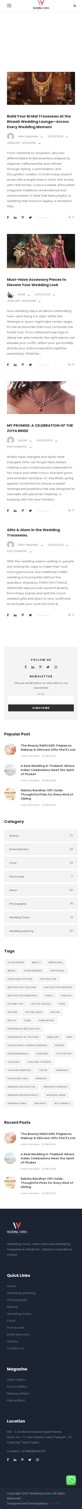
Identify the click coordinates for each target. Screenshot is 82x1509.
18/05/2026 (55, 136)
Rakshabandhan (18, 1053)
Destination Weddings (22, 995)
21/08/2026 (49, 756)
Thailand (13, 1061)
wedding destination (21, 1086)
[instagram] (55, 667)
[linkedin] (32, 667)
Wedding (41, 1078)
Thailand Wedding (19, 1070)
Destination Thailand (22, 987)
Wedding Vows (17, 1103)
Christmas (57, 970)
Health (12, 1020)
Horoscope (15, 1327)
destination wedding (58, 987)
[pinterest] (40, 667)
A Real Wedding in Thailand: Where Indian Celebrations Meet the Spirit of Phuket (47, 770)
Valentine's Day (18, 1078)
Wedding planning (21, 1293)
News (11, 1286)
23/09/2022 (56, 545)
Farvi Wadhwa (28, 136)
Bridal (12, 970)
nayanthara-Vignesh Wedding (27, 1045)
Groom (55, 1012)
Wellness (40, 1103)
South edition (17, 1386)
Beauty (36, 962)
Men (69, 1037)
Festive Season (41, 1003)
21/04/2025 (43, 294)
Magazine (29, 143)
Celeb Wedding (33, 970)
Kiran (21, 294)
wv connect (62, 1103)
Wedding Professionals (23, 1095)
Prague (59, 1045)
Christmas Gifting (20, 979)
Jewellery (14, 143)
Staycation (63, 1053)
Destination (48, 979)
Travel (43, 1070)
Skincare (42, 1053)
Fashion (66, 995)
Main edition (16, 1379)
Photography (17, 446)
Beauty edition (18, 1393)
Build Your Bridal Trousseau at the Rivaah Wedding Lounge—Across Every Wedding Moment (39, 121)
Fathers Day (15, 1003)
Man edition (16, 1400)
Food (62, 1003)
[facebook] (26, 667)
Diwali (49, 995)
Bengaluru (55, 962)
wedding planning (55, 1086)
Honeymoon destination (24, 1028)
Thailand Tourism (39, 1061)
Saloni (22, 440)
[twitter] (48, 667)
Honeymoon (46, 1020)
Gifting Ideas (34, 1012)
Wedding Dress (19, 1314)
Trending (62, 1070)
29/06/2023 (44, 440)
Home (27, 1020)
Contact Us (15, 1348)
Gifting (12, 1012)
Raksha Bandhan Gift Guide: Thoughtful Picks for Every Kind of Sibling (47, 794)
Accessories (16, 962)
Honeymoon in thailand (23, 1037)
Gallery (12, 1341)
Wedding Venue (55, 1095)
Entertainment (18, 1334)
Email (41, 694)
